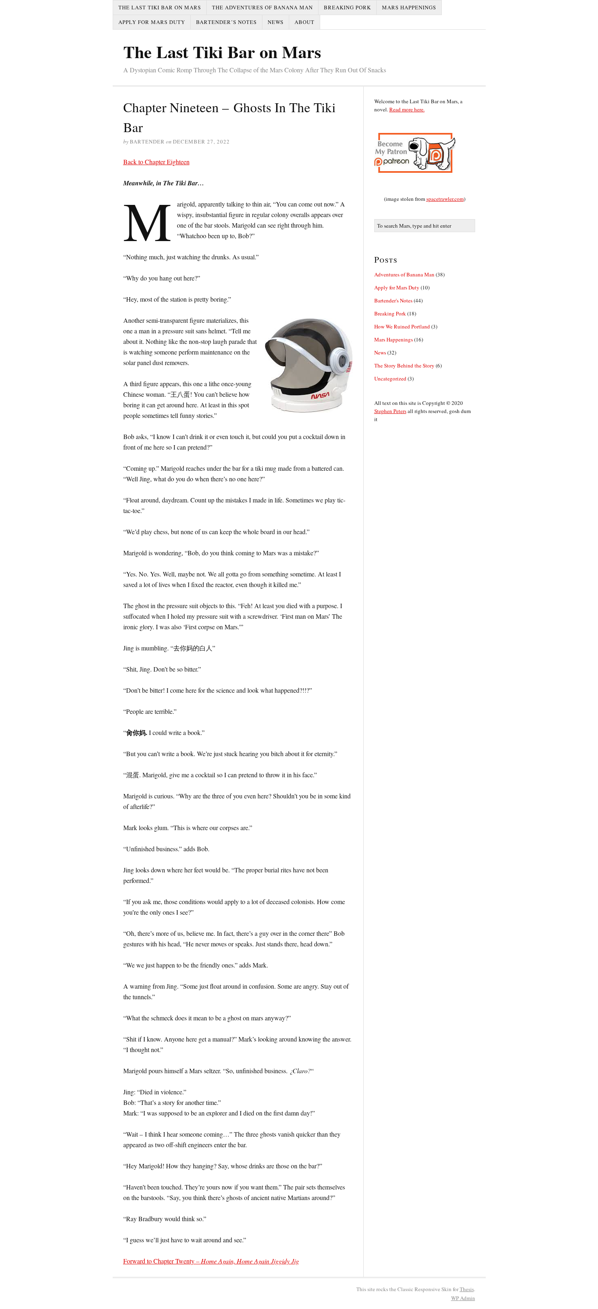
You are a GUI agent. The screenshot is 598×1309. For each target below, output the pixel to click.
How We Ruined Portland (402, 326)
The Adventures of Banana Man (262, 7)
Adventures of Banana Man (404, 274)
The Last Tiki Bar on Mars (159, 7)
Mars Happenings (409, 7)
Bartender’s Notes (226, 22)
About (304, 22)
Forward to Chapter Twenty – (211, 1261)
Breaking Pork (347, 7)
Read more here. (407, 109)
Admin (463, 1298)
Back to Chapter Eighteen (156, 161)
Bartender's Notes (393, 300)
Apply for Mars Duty (151, 22)
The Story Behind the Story (404, 365)
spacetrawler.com (445, 198)
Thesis (467, 1289)
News (276, 22)
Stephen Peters (390, 411)
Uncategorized (390, 378)
